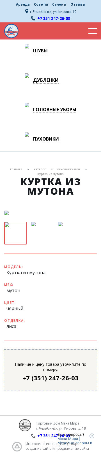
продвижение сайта (72, 448)
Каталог (40, 169)
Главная (16, 169)
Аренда (23, 4)
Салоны (59, 4)
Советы (41, 4)
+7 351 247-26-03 (53, 18)
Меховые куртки (68, 169)
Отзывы (77, 4)
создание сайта (39, 448)
